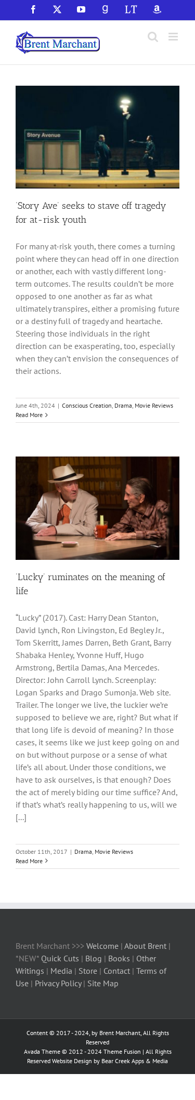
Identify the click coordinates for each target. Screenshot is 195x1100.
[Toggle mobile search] (153, 36)
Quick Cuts (60, 958)
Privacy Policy (58, 983)
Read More (29, 415)
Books (120, 958)
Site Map (103, 983)
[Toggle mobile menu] (173, 36)
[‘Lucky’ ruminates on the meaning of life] (97, 508)
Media (62, 970)
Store (89, 970)
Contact (116, 970)
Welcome (102, 946)
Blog (94, 958)
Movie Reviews (154, 405)
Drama (123, 405)
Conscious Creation (87, 405)
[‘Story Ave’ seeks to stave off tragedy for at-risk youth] (97, 137)
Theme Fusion (122, 1051)
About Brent (145, 946)
